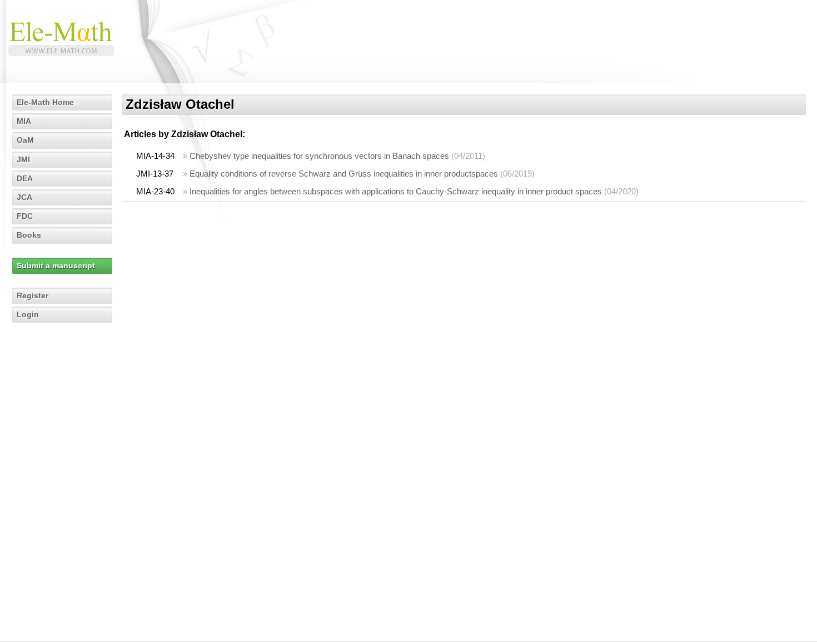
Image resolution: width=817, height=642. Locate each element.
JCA (24, 197)
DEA (25, 178)
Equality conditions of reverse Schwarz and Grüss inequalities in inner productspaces (344, 173)
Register (32, 295)
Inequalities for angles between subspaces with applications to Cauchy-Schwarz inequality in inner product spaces (396, 191)
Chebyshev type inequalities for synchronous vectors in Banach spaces (319, 155)
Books (29, 234)
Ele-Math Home (45, 102)
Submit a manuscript (56, 265)
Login (28, 314)
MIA (24, 121)
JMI (23, 159)
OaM (25, 140)
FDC (25, 216)
